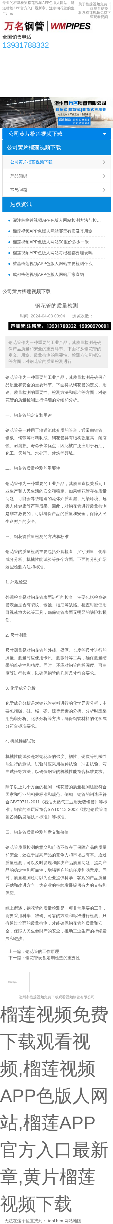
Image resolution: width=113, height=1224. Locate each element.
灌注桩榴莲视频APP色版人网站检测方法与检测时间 (57, 220)
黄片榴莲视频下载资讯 (65, 55)
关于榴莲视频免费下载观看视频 (94, 6)
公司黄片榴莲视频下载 (35, 134)
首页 (10, 55)
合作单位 (14, 79)
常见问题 (18, 189)
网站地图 (72, 1220)
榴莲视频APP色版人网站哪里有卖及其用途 (53, 231)
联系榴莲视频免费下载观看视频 (94, 15)
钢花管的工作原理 (42, 951)
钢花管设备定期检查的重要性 (52, 957)
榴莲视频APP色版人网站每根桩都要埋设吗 (53, 252)
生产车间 (98, 67)
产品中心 (29, 55)
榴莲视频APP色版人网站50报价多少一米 (51, 242)
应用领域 (75, 67)
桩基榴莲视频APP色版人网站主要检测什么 (53, 263)
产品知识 (18, 175)
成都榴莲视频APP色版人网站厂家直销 (48, 274)
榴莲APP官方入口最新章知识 (33, 67)
